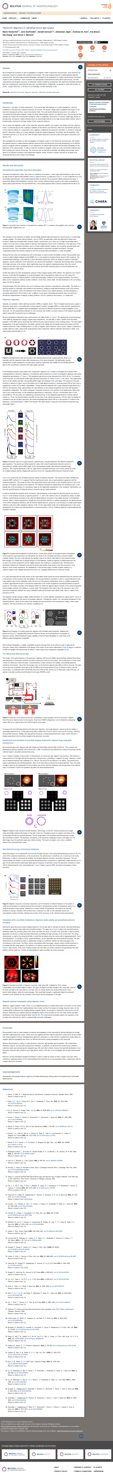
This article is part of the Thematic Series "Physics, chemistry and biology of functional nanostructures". (30, 50)
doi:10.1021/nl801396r (24, 1391)
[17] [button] (19, 480)
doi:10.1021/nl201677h (57, 1286)
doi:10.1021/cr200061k (15, 1103)
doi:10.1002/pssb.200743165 (53, 1231)
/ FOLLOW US (94, 18)
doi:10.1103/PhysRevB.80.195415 (19, 1249)
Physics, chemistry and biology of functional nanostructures (99, 103)
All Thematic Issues (99, 84)
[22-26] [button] (66, 649)
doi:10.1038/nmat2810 (34, 1240)
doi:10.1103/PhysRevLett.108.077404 (20, 1215)
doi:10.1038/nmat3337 (28, 1154)
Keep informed (99, 121)
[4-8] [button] (9, 137)
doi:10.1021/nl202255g (15, 1320)
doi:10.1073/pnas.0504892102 (34, 1338)
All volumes (99, 90)
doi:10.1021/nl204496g (15, 1119)
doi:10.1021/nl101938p (19, 1197)
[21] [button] (41, 604)
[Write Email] (54, 32)
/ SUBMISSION (25, 18)
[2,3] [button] (17, 134)
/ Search (83, 18)
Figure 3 (25, 376)
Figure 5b (65, 647)
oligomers (28, 92)
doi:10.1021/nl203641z (21, 1373)
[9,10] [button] (78, 183)
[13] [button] (48, 371)
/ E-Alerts (106, 18)
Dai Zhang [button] (7, 35)
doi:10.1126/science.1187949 (46, 1188)
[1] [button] (20, 130)
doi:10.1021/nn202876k (61, 1272)
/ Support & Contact (82, 1467)
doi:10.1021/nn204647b (63, 1302)
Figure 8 (37, 865)
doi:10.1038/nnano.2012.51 (64, 1126)
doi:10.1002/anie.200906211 (59, 1110)
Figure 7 (5, 756)
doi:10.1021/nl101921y (19, 1400)
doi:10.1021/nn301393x (19, 1382)
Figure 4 (5, 496)
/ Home (4, 18)
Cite (80, 58)
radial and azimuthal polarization (49, 92)
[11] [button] (23, 227)
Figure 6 (57, 667)
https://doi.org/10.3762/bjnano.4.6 (33, 54)
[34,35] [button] (76, 1010)
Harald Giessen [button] (45, 32)
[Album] (92, 47)
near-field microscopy (17, 92)
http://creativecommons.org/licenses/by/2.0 (15, 1426)
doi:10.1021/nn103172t (15, 1265)
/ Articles (12, 18)
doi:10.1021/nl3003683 (36, 1224)
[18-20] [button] (12, 593)
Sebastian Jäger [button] (63, 32)
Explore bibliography (94, 74)
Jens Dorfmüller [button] (28, 32)
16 (110, 70)
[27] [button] (7, 720)
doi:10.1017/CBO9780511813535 (18, 1170)
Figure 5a (78, 597)
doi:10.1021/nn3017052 (61, 1279)
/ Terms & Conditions (82, 1471)
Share (104, 51)
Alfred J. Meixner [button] (25, 35)
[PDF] (80, 47)
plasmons (35, 92)
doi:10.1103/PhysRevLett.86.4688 (65, 1256)
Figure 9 (56, 929)
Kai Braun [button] (95, 32)
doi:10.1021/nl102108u (25, 1206)
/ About (34, 18)
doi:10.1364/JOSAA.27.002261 (18, 1354)
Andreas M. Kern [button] (80, 32)
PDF (80, 51)
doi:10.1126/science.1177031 (46, 1135)
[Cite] (80, 55)
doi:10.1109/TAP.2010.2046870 (18, 1364)
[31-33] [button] (39, 927)
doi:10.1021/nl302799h (15, 1295)
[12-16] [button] (23, 331)
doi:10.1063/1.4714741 (15, 1144)
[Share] (104, 47)
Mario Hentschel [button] (10, 32)
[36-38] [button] (37, 1015)
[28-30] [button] (75, 853)
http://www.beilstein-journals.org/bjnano (69, 1431)
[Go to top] (81, 1436)
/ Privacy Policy (60, 1471)
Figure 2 (54, 317)
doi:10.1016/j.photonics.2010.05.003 (64, 1345)
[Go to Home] (14, 1469)
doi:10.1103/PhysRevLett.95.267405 (27, 1329)
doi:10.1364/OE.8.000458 (54, 1160)
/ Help (56, 1467)
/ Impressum (98, 1471)
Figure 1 (59, 176)
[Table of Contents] (80, 67)
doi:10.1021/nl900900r (35, 1409)
